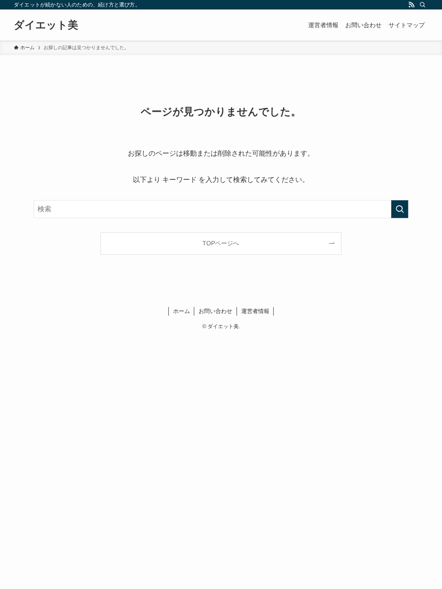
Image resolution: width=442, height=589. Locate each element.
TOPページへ (220, 243)
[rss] (411, 4)
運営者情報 (255, 311)
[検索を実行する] (399, 209)
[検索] (422, 4)
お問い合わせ (215, 311)
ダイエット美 (46, 25)
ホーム (181, 311)
